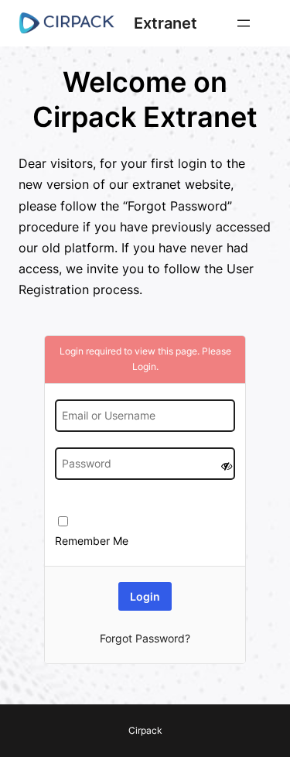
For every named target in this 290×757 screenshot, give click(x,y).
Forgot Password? (145, 638)
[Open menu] (243, 23)
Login (144, 366)
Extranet (165, 23)
